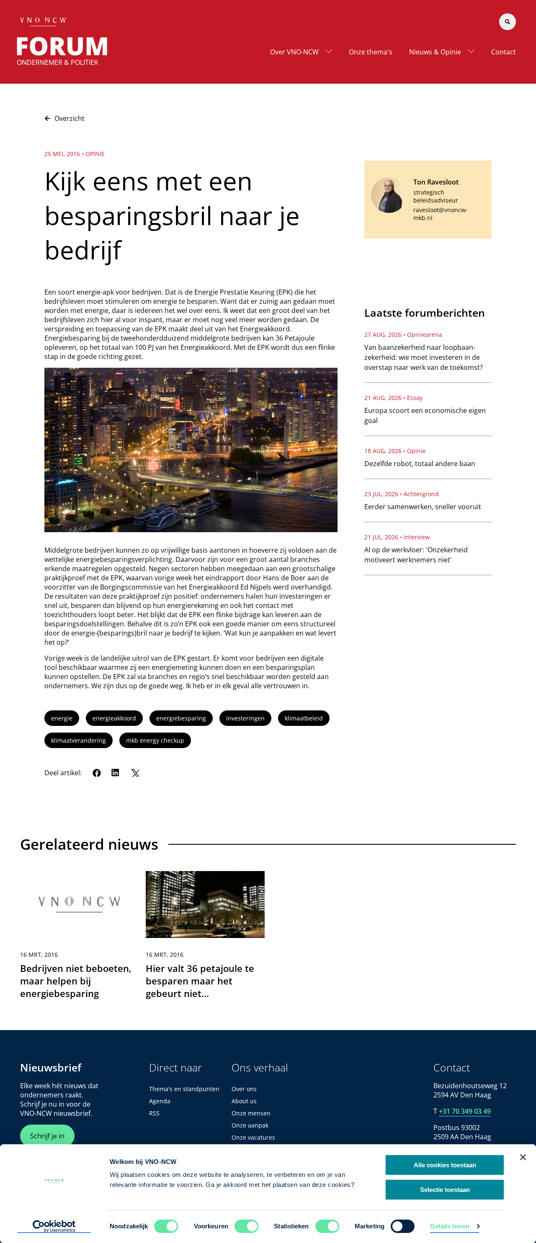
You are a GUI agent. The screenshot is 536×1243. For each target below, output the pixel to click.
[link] (79, 939)
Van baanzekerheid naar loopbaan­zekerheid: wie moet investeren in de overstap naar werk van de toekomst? (423, 357)
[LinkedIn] (115, 773)
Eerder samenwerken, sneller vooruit (422, 506)
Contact (503, 51)
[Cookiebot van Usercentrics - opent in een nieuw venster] (54, 1226)
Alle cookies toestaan (445, 1165)
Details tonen (449, 1226)
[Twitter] (135, 773)
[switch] (246, 1226)
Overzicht (69, 118)
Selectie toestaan (445, 1189)
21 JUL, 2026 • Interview (397, 537)
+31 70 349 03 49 (465, 1111)
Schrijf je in (47, 1135)
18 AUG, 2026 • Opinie (395, 451)
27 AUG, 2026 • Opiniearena (403, 334)
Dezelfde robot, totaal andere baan (419, 463)
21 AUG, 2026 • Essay (393, 398)
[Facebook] (97, 773)
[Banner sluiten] (523, 1157)
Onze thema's (370, 51)
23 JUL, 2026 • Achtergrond (401, 494)
